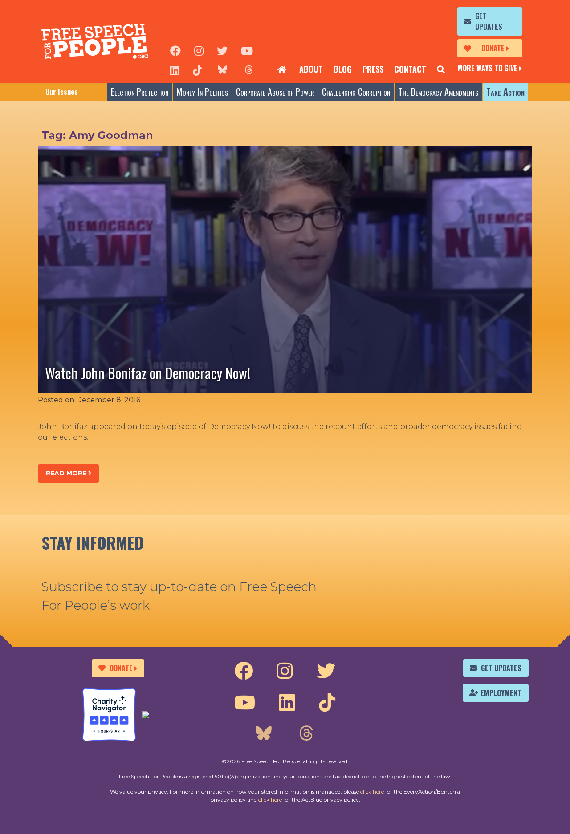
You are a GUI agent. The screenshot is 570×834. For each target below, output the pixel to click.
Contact (410, 69)
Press (372, 69)
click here (372, 791)
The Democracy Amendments (438, 91)
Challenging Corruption (356, 91)
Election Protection (139, 91)
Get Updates (488, 21)
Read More (67, 473)
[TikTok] (197, 69)
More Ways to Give (487, 68)
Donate (493, 48)
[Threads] (249, 69)
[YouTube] (247, 49)
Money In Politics (202, 91)
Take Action (505, 91)
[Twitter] (222, 49)
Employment (500, 693)
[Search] (440, 69)
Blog (343, 69)
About (311, 69)
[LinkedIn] (175, 69)
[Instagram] (199, 49)
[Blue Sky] (222, 69)
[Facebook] (175, 49)
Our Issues (61, 91)
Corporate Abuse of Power (275, 91)
